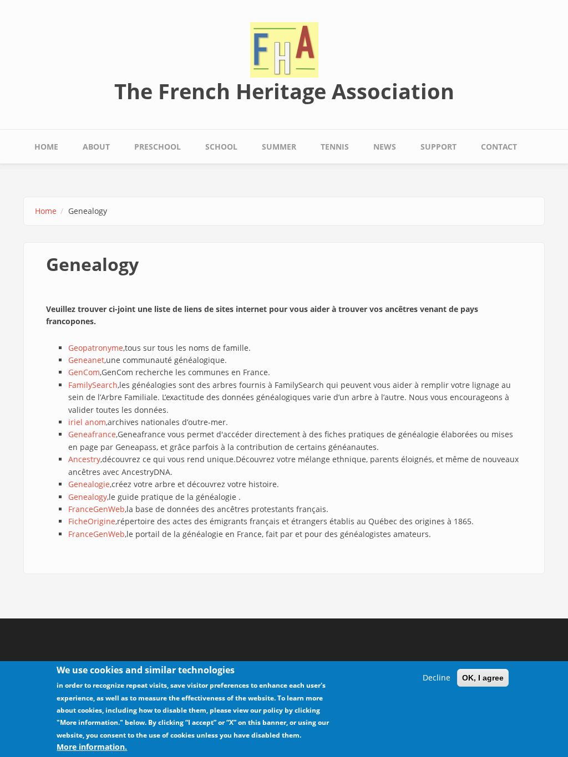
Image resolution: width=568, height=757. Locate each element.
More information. (92, 746)
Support (438, 146)
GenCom (84, 372)
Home (46, 146)
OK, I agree (483, 677)
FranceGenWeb (96, 509)
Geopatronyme (95, 347)
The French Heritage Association (284, 90)
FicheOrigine (91, 521)
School (221, 146)
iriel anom (87, 422)
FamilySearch (93, 385)
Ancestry (84, 459)
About (96, 146)
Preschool (157, 146)
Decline (436, 677)
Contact (499, 146)
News (384, 146)
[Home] (284, 49)
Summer (279, 146)
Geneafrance (92, 434)
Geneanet (86, 360)
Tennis (335, 146)
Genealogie (89, 484)
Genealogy (87, 497)
